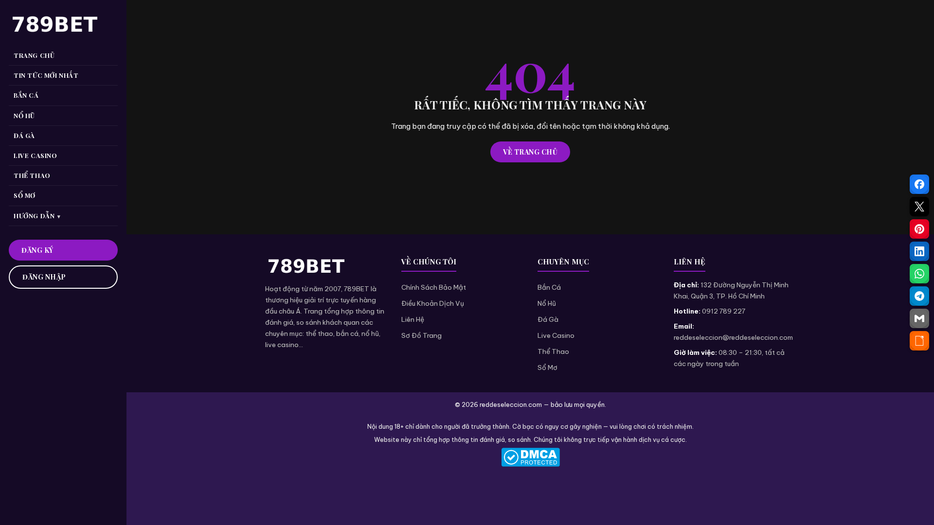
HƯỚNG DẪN (34, 215)
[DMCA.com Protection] (530, 457)
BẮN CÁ (26, 95)
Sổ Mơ (547, 367)
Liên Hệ (412, 319)
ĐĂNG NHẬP (44, 276)
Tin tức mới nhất (46, 75)
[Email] (919, 318)
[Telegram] (919, 296)
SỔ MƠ (25, 195)
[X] (919, 206)
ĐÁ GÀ (24, 135)
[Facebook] (919, 184)
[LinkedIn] (919, 251)
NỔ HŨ (24, 115)
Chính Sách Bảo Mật (433, 287)
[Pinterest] (919, 229)
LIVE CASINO (35, 155)
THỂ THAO (32, 175)
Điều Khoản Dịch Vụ (432, 303)
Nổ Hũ (547, 303)
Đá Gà (548, 319)
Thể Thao (553, 351)
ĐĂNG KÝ (37, 250)
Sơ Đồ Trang (421, 335)
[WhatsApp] (919, 273)
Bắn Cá (549, 287)
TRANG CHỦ (34, 55)
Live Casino (556, 335)
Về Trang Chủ (530, 152)
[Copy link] (919, 340)
